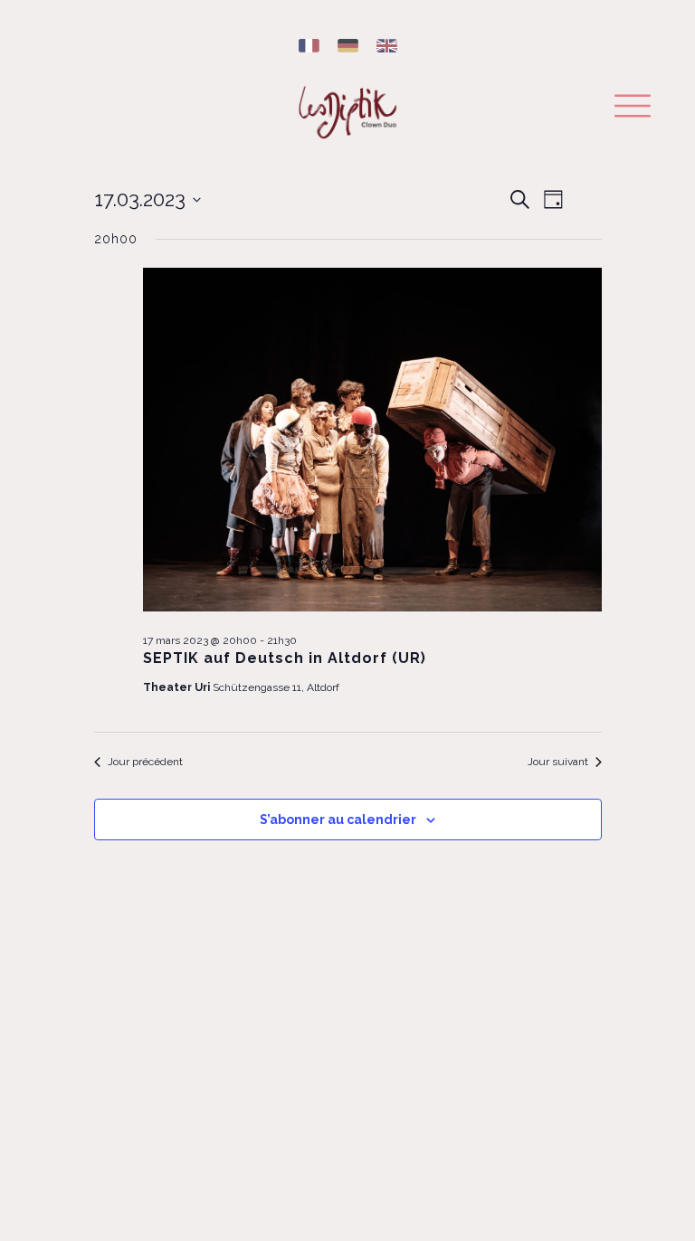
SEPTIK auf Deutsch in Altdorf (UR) (284, 658)
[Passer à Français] (309, 46)
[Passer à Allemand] (347, 46)
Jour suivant (558, 761)
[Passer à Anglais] (386, 46)
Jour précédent (145, 761)
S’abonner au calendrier (338, 819)
